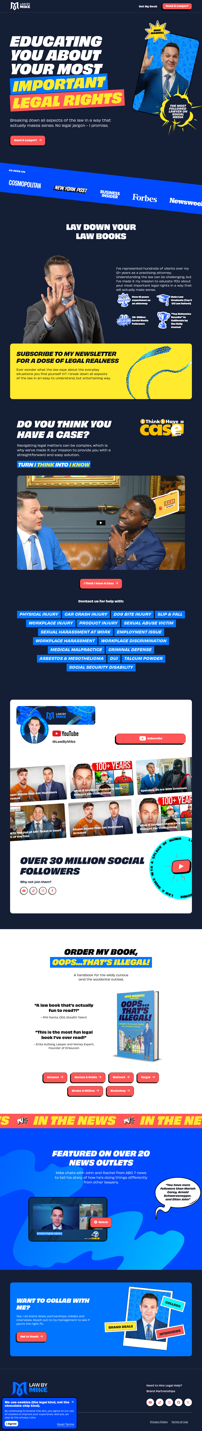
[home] (20, 6)
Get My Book (148, 6)
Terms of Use (180, 1421)
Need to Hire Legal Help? (164, 1385)
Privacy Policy (159, 1421)
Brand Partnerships (160, 1391)
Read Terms (65, 1424)
